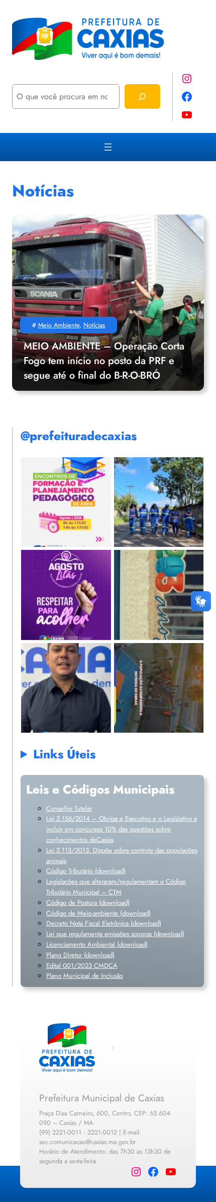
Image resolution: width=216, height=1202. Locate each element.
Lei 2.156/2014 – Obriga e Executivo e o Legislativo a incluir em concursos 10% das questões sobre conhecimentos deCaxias (121, 829)
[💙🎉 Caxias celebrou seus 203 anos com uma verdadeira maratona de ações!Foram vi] (158, 687)
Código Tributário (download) (86, 871)
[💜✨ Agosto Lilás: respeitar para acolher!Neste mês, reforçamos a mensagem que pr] (66, 595)
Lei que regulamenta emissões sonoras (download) (115, 934)
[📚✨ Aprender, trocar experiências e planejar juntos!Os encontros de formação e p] (66, 502)
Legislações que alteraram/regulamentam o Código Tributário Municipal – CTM (116, 887)
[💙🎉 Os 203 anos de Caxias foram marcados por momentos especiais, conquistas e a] (158, 595)
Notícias (94, 325)
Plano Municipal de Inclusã (83, 975)
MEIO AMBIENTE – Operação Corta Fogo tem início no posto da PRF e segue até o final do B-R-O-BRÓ (104, 361)
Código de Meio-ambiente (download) (98, 913)
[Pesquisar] (142, 96)
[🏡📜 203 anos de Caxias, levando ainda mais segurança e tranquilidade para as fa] (66, 687)
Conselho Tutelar (69, 808)
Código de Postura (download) (88, 902)
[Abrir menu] (108, 147)
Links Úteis (64, 754)
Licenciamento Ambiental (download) (97, 944)
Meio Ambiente (58, 325)
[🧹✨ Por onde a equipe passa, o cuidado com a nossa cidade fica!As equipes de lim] (158, 502)
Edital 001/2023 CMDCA (82, 965)
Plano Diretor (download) (80, 955)
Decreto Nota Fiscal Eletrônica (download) (103, 923)
